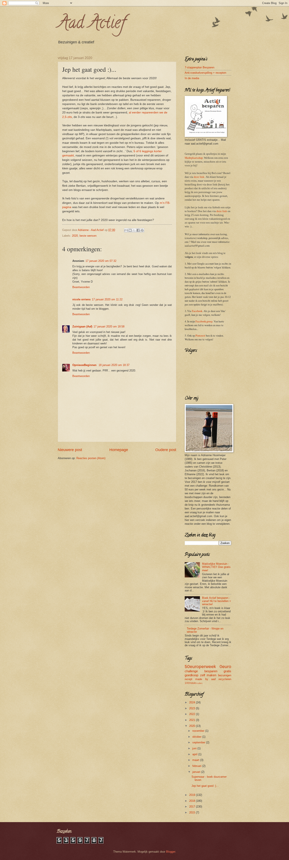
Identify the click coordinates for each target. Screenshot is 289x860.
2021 (192, 720)
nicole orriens (81, 299)
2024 (192, 702)
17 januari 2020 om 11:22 (107, 299)
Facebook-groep (203, 321)
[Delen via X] (134, 230)
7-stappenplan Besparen (199, 67)
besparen (210, 671)
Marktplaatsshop (194, 158)
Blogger (170, 851)
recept (188, 679)
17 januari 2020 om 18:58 (109, 326)
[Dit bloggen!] (130, 230)
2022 (192, 714)
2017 (192, 806)
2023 (192, 708)
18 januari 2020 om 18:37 (114, 365)
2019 (192, 795)
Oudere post (165, 450)
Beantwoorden (81, 287)
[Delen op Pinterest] (142, 230)
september (199, 742)
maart (196, 760)
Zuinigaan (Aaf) (82, 326)
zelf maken (208, 675)
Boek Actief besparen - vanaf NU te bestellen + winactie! (216, 601)
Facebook (197, 311)
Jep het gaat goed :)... (205, 785)
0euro (225, 666)
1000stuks (191, 683)
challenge (191, 671)
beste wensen (88, 235)
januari (196, 771)
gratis (227, 671)
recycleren (225, 679)
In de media (192, 78)
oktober (197, 736)
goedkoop (191, 675)
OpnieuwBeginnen (84, 365)
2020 (75, 235)
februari (197, 766)
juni (194, 748)
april (195, 754)
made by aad (205, 679)
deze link (199, 176)
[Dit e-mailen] (126, 230)
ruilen (199, 683)
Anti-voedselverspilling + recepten (205, 72)
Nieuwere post (70, 450)
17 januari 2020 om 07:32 (100, 260)
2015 (192, 812)
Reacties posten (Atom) (90, 458)
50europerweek (200, 666)
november (198, 730)
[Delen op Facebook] (138, 230)
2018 (192, 800)
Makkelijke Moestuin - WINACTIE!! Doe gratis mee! (216, 567)
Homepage (118, 450)
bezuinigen (224, 675)
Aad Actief (91, 24)
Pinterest (200, 335)
